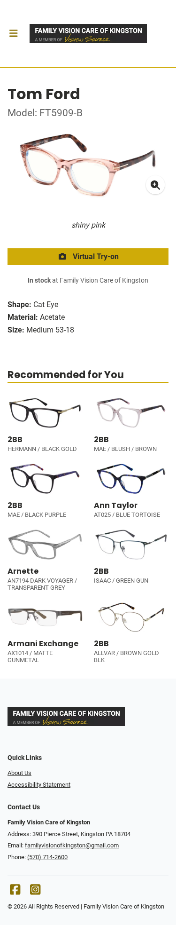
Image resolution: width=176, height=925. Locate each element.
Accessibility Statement (39, 784)
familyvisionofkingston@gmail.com (72, 845)
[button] (13, 33)
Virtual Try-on (95, 256)
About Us (19, 772)
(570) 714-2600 (47, 857)
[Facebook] (15, 891)
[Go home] (88, 33)
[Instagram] (35, 891)
